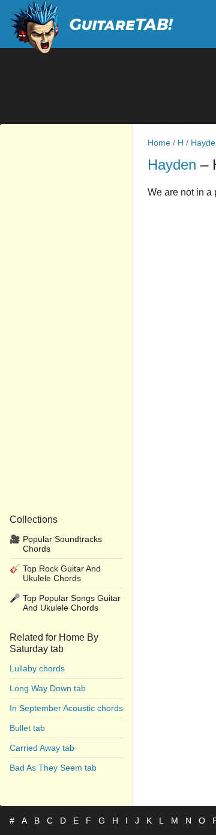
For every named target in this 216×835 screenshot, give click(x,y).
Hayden (172, 164)
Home (159, 142)
